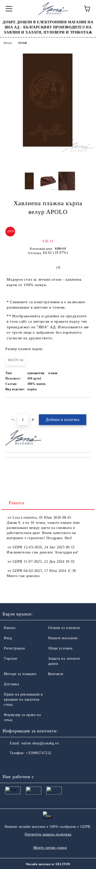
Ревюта (16, 502)
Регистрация (14, 648)
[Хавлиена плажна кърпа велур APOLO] (48, 152)
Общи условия (60, 648)
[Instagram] (20, 763)
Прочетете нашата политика (48, 834)
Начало (8, 42)
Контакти (55, 674)
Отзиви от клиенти (64, 628)
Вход (8, 638)
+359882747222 (38, 753)
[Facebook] (9, 763)
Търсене (10, 658)
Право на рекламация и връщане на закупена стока (23, 699)
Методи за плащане (20, 674)
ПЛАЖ (22, 42)
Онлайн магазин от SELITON (48, 864)
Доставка (11, 684)
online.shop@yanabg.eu (40, 743)
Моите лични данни (50, 848)
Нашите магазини (63, 638)
